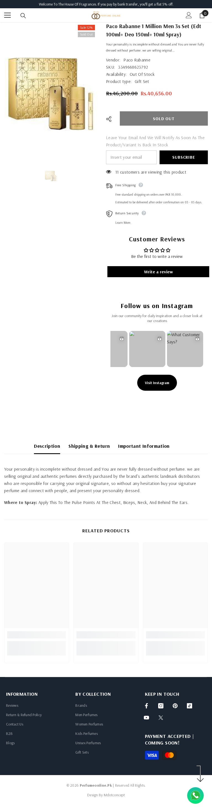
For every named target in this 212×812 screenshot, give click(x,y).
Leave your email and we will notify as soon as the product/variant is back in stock (155, 141)
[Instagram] (161, 706)
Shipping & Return (89, 446)
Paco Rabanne (136, 60)
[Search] (23, 15)
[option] (51, 91)
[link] (36, 634)
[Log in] (189, 15)
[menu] (7, 15)
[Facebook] (146, 706)
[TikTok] (189, 706)
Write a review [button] (158, 271)
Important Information (144, 446)
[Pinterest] (175, 706)
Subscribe (183, 157)
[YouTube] (146, 718)
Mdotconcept (114, 794)
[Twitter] (161, 718)
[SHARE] (111, 119)
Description (47, 446)
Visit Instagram (157, 383)
